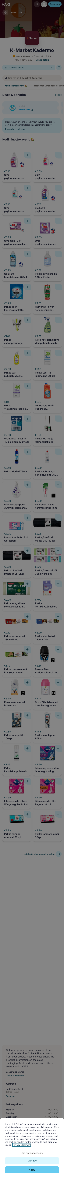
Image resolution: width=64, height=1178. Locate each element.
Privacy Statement (22, 1145)
